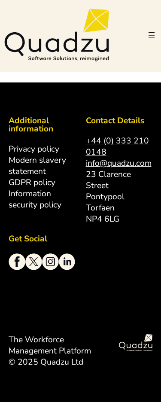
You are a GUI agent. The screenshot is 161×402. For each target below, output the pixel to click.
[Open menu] (151, 35)
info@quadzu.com (119, 163)
